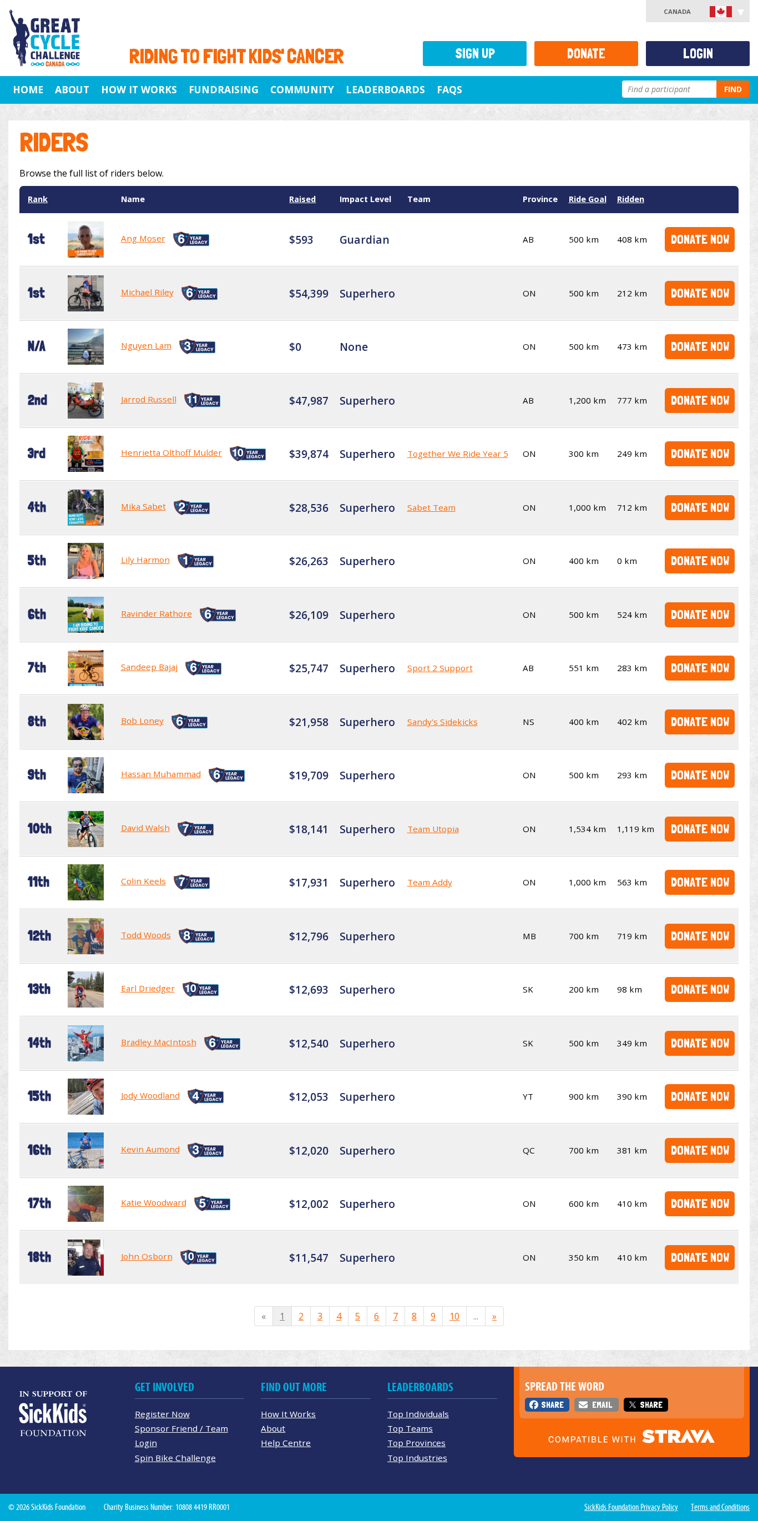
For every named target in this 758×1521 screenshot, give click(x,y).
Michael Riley (147, 292)
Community (302, 89)
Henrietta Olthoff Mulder (171, 452)
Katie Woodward (153, 1202)
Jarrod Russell (148, 399)
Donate (586, 54)
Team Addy (429, 882)
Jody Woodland (150, 1095)
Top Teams (410, 1428)
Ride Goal (588, 199)
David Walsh (145, 827)
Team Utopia (433, 828)
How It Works (139, 89)
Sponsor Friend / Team (181, 1428)
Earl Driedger (148, 988)
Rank (38, 199)
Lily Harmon (145, 559)
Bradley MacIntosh (158, 1041)
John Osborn (147, 1256)
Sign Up (475, 54)
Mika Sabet (143, 506)
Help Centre (286, 1442)
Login (698, 54)
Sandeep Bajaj (149, 666)
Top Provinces (416, 1442)
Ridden (630, 199)
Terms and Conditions (720, 1507)
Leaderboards (385, 89)
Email (602, 1404)
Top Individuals (418, 1413)
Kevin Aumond (150, 1149)
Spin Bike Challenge (175, 1457)
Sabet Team (431, 507)
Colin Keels (143, 881)
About (72, 89)
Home (28, 89)
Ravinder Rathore (156, 613)
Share (552, 1404)
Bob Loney (142, 720)
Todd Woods (146, 934)
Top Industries (417, 1457)
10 (454, 1316)
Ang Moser (143, 238)
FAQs (449, 89)
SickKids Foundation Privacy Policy (631, 1507)
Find (733, 89)
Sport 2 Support (440, 667)
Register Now (162, 1413)
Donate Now (700, 238)
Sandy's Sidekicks (442, 721)
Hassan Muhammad (161, 773)
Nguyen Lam (146, 345)
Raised (302, 199)
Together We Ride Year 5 (457, 453)
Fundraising (224, 89)
